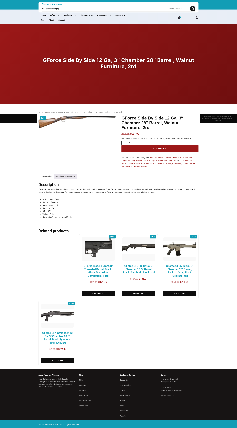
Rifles (52, 15)
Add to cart (160, 148)
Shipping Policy (125, 385)
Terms (122, 406)
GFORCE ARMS (164, 157)
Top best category (51, 9)
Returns (122, 390)
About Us (123, 416)
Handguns (67, 15)
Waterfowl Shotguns (167, 160)
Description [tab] (47, 176)
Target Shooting (128, 160)
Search (192, 8)
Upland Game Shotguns (146, 160)
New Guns (57, 112)
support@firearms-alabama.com (172, 390)
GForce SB (140, 163)
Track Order (124, 411)
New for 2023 (178, 157)
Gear (43, 20)
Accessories (83, 406)
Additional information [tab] (65, 176)
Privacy (122, 400)
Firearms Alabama (52, 4)
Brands (118, 15)
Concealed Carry (85, 400)
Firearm (48, 112)
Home (43, 15)
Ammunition (102, 15)
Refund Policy (125, 395)
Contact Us (124, 380)
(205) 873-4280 (166, 387)
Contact (61, 20)
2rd (182, 160)
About (51, 20)
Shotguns (84, 15)
